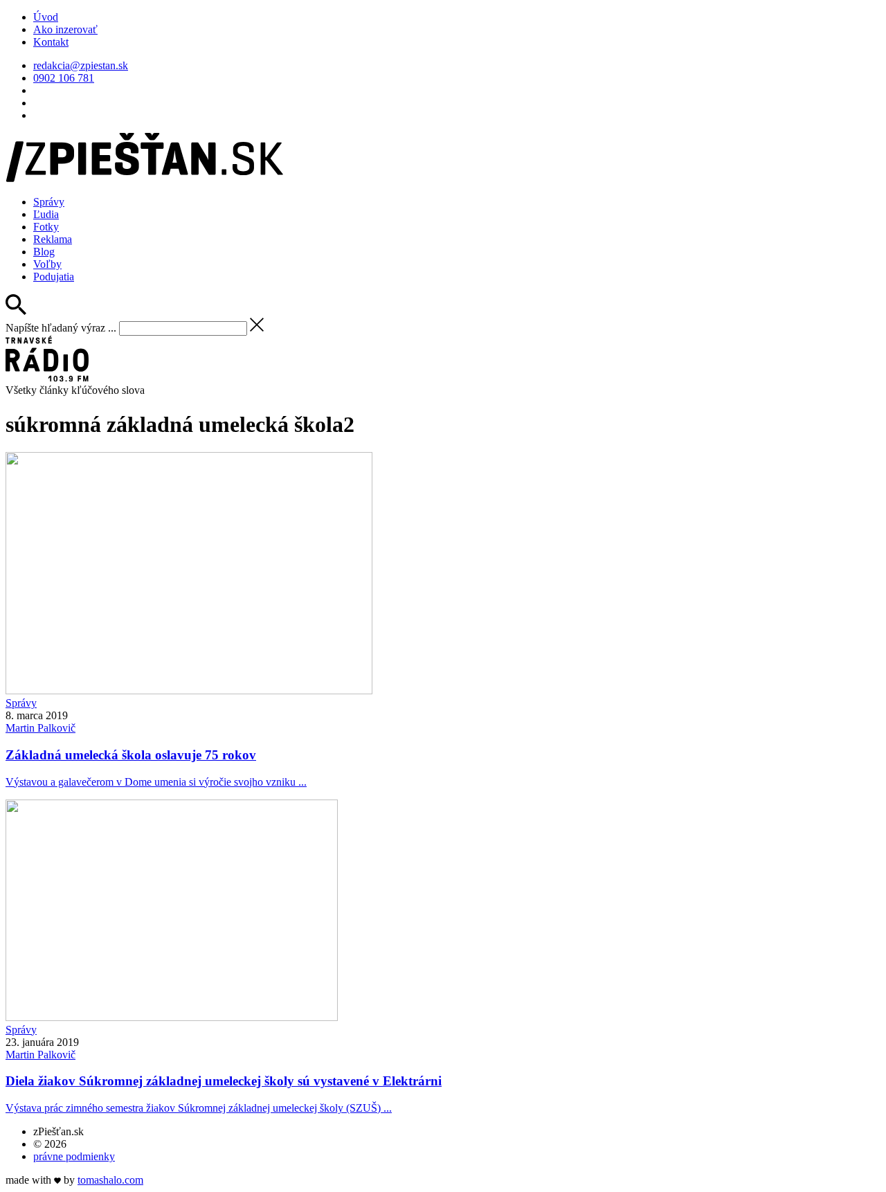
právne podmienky (74, 1156)
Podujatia (53, 276)
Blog (44, 252)
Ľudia (46, 214)
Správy (48, 202)
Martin (40, 728)
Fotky (46, 227)
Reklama (52, 239)
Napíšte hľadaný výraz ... (61, 328)
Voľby (47, 264)
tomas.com (110, 1180)
